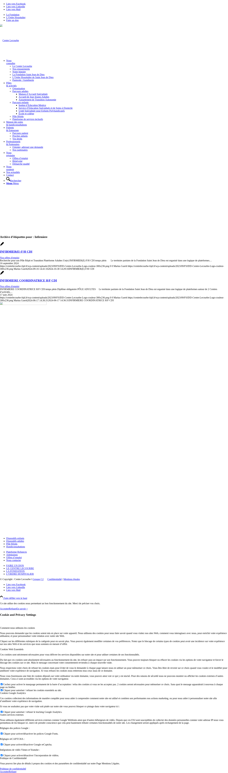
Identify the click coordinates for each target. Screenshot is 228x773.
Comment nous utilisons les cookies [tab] (17, 628)
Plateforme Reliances (16, 552)
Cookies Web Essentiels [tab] (11, 649)
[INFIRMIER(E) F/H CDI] (2, 245)
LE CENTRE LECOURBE (20, 568)
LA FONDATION (15, 571)
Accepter (4, 608)
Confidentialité (54, 579)
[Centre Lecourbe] (9, 40)
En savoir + (22, 608)
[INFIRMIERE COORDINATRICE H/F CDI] (2, 274)
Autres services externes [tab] (12, 714)
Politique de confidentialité (13, 768)
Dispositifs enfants (15, 538)
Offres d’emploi (14, 557)
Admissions (12, 554)
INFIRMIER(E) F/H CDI (16, 251)
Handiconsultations (15, 546)
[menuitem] (117, 14)
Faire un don (12, 20)
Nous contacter (13, 560)
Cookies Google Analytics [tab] (13, 693)
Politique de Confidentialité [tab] (13, 758)
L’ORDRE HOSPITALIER (20, 574)
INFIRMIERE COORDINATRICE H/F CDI (28, 280)
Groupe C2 (38, 579)
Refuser (12, 608)
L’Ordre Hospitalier (15, 17)
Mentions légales (71, 579)
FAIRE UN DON (15, 565)
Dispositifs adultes (15, 541)
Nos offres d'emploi (9, 257)
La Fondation (12, 14)
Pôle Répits (11, 544)
